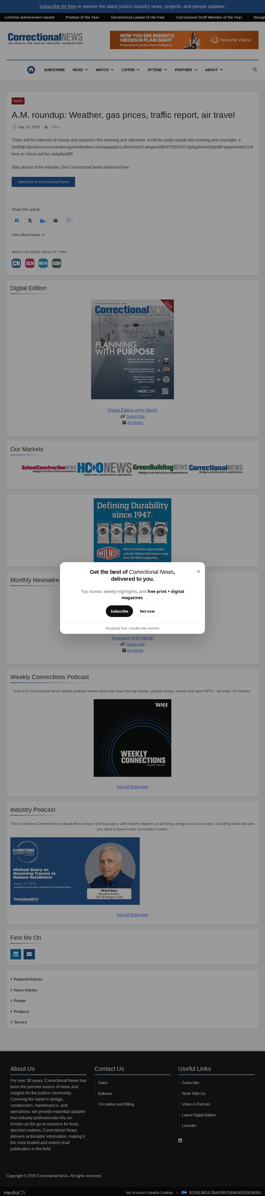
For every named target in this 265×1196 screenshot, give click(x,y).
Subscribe (119, 611)
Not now (147, 611)
